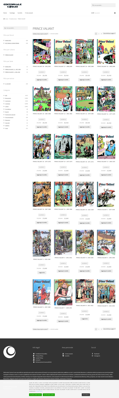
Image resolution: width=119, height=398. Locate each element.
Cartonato (8, 101)
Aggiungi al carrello (42, 79)
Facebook (96, 354)
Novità (7, 112)
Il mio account (29, 13)
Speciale (7, 123)
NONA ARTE (8, 40)
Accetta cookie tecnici (35, 394)
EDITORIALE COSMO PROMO (12, 43)
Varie (6, 128)
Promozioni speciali (10, 114)
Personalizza (86, 394)
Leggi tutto (42, 272)
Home (5, 13)
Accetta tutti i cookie (49, 394)
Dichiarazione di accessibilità (43, 362)
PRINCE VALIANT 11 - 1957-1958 (13, 69)
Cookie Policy (39, 358)
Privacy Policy (39, 356)
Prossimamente (9, 117)
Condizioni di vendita (41, 354)
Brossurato (8, 98)
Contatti (38, 360)
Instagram (97, 356)
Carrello (20, 13)
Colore (6, 106)
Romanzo (7, 120)
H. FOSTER (8, 84)
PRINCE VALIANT (9, 55)
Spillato (7, 125)
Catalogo (12, 13)
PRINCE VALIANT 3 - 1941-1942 (12, 72)
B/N (6, 95)
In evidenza (8, 109)
